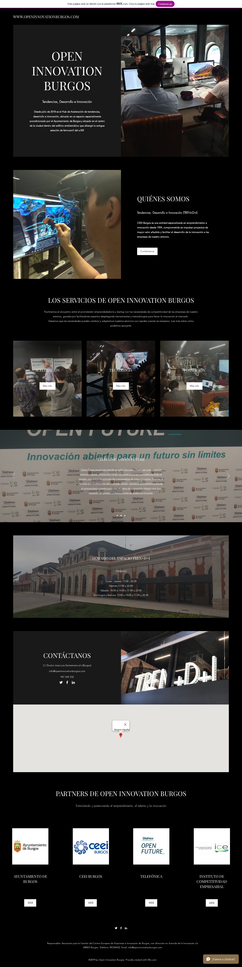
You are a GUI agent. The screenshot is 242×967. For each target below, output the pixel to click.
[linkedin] (73, 682)
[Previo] (13, 476)
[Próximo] (228, 476)
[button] (194, 386)
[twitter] (61, 682)
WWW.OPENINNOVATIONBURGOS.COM (46, 16)
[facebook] (67, 682)
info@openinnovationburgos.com (67, 671)
